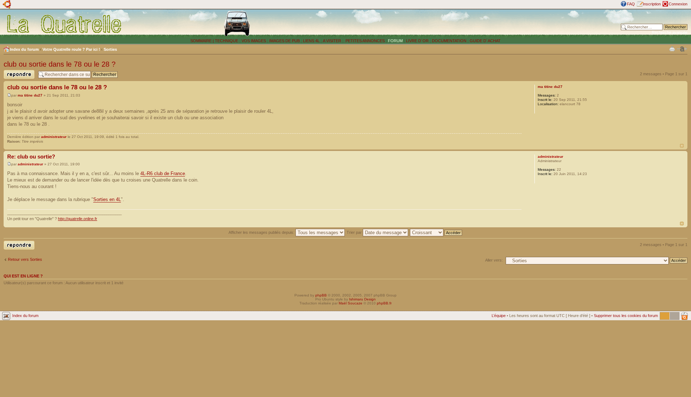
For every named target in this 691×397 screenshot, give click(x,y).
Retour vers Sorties (25, 259)
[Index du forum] (64, 23)
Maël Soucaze (350, 303)
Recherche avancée (669, 32)
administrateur (54, 137)
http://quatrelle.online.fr (77, 219)
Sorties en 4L (107, 199)
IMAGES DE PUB (284, 41)
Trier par (355, 232)
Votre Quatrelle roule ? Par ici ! (71, 49)
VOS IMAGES (253, 41)
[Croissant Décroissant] (436, 232)
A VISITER (332, 41)
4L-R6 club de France (162, 173)
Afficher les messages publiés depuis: (262, 232)
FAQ (631, 4)
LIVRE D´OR (417, 41)
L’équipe (499, 315)
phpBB (321, 295)
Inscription (652, 4)
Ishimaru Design (362, 299)
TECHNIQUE (226, 41)
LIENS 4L (312, 41)
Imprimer (672, 48)
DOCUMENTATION (449, 41)
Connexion (678, 4)
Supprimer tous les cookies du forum (626, 315)
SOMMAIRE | (202, 41)
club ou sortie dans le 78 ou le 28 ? (60, 64)
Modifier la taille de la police (682, 49)
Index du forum (24, 49)
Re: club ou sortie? (31, 156)
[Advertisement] (486, 23)
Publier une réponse (13, 249)
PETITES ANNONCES (364, 41)
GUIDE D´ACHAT (485, 41)
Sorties (110, 49)
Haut (682, 146)
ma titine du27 (30, 95)
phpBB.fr (384, 303)
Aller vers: (494, 260)
